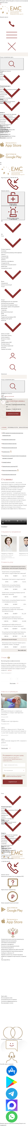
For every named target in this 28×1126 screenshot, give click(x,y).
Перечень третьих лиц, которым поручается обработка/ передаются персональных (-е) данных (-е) (13, 956)
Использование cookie (6, 998)
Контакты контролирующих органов (10, 946)
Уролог (2, 78)
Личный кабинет (4, 129)
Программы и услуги (13, 427)
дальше (10, 670)
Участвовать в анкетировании (8, 942)
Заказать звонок (4, 17)
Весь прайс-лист (22, 650)
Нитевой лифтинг (6, 462)
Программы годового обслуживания (10, 306)
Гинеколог (2, 76)
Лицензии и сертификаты (6, 98)
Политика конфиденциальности (9, 1001)
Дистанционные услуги (6, 124)
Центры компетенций (6, 285)
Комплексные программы (6, 116)
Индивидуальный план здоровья (8, 114)
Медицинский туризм (6, 318)
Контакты (2, 125)
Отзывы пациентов (5, 249)
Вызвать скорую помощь (13, 219)
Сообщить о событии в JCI (7, 953)
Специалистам (3, 93)
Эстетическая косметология (9, 474)
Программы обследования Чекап (8, 117)
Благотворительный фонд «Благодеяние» (10, 89)
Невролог (2, 74)
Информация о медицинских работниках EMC (12, 949)
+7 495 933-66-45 (13, 219)
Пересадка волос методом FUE (10, 466)
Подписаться (13, 781)
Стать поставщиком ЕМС (18, 876)
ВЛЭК (2, 313)
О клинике (2, 87)
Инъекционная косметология (9, 447)
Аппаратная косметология (8, 439)
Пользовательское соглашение (9, 999)
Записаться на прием (13, 413)
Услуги (3, 286)
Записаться (3, 138)
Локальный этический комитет (7, 101)
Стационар (2, 123)
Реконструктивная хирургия (9, 470)
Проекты (2, 96)
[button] (14, 4)
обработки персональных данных (13, 776)
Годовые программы (5, 127)
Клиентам (3, 320)
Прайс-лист (4, 315)
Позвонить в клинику (13, 1123)
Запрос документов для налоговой (9, 903)
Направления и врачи (6, 268)
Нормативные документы (7, 947)
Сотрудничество (4, 100)
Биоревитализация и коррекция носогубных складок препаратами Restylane (12, 712)
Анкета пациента (5, 337)
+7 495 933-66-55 (4, 131)
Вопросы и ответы (5, 339)
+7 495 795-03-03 (13, 205)
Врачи (2, 281)
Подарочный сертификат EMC (8, 317)
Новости (2, 91)
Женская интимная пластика (9, 443)
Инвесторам (4, 266)
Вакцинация (3, 121)
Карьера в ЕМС (3, 94)
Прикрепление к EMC (6, 342)
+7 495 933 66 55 (16, 409)
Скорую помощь (11, 136)
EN (0, 164)
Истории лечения (5, 344)
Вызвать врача (3, 136)
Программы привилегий (6, 138)
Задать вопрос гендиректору (8, 889)
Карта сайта (4, 996)
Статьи (2, 340)
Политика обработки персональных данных (12, 951)
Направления (3, 101)
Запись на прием (5, 333)
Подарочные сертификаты (9, 721)
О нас (2, 236)
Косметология (6, 451)
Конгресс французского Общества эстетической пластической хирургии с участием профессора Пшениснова (13, 731)
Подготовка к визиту (6, 335)
